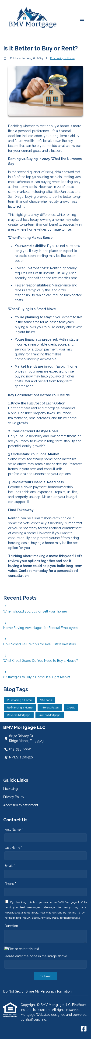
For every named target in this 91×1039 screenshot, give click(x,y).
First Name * (13, 829)
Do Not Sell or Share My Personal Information (37, 991)
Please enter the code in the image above (35, 956)
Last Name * (13, 847)
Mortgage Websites (36, 1014)
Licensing (10, 789)
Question (11, 926)
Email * (9, 866)
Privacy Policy (13, 797)
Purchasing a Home (62, 58)
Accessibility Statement (20, 805)
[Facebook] (84, 1028)
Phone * (10, 884)
